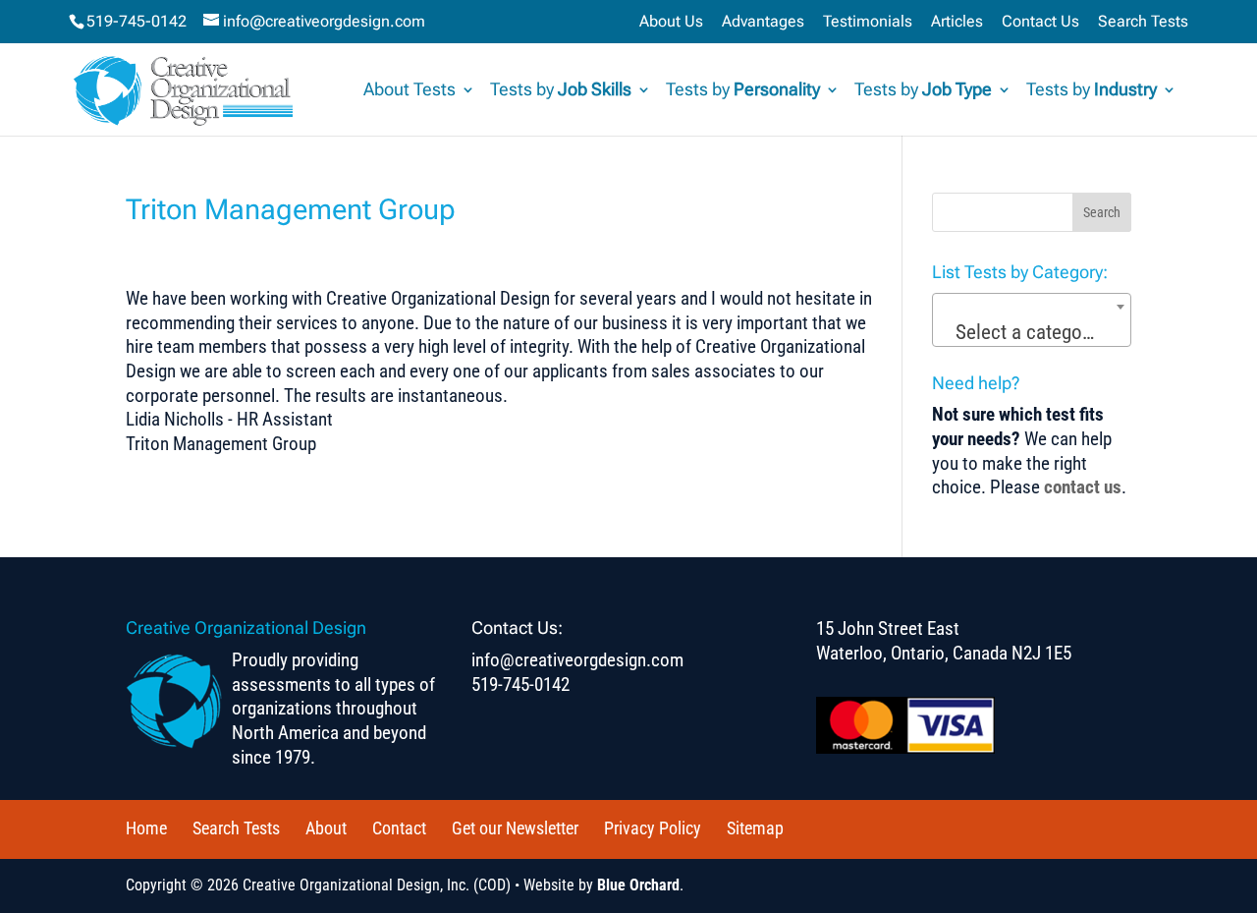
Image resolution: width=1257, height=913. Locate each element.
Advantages (763, 22)
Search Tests (1143, 22)
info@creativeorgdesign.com (577, 660)
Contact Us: (517, 627)
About (326, 828)
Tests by (560, 91)
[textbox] (1032, 332)
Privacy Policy (652, 828)
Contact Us (1040, 22)
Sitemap (755, 828)
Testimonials (867, 22)
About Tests (409, 91)
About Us (671, 22)
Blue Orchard (638, 885)
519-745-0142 (136, 21)
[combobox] (1031, 320)
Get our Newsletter (515, 828)
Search (1101, 212)
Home (146, 828)
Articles (957, 22)
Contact (399, 828)
